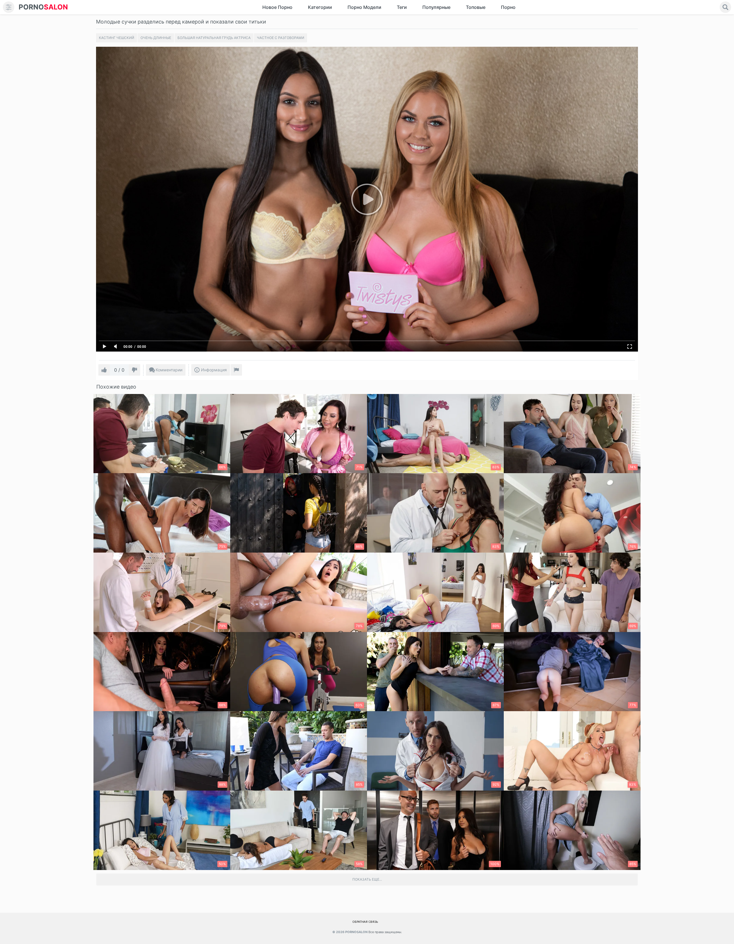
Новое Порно (277, 7)
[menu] (8, 7)
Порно (508, 7)
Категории (320, 7)
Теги (402, 7)
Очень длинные (155, 38)
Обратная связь (365, 921)
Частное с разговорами (280, 38)
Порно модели (364, 7)
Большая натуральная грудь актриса (214, 38)
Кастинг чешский (116, 38)
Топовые (475, 7)
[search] (725, 7)
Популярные (436, 7)
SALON (43, 7)
